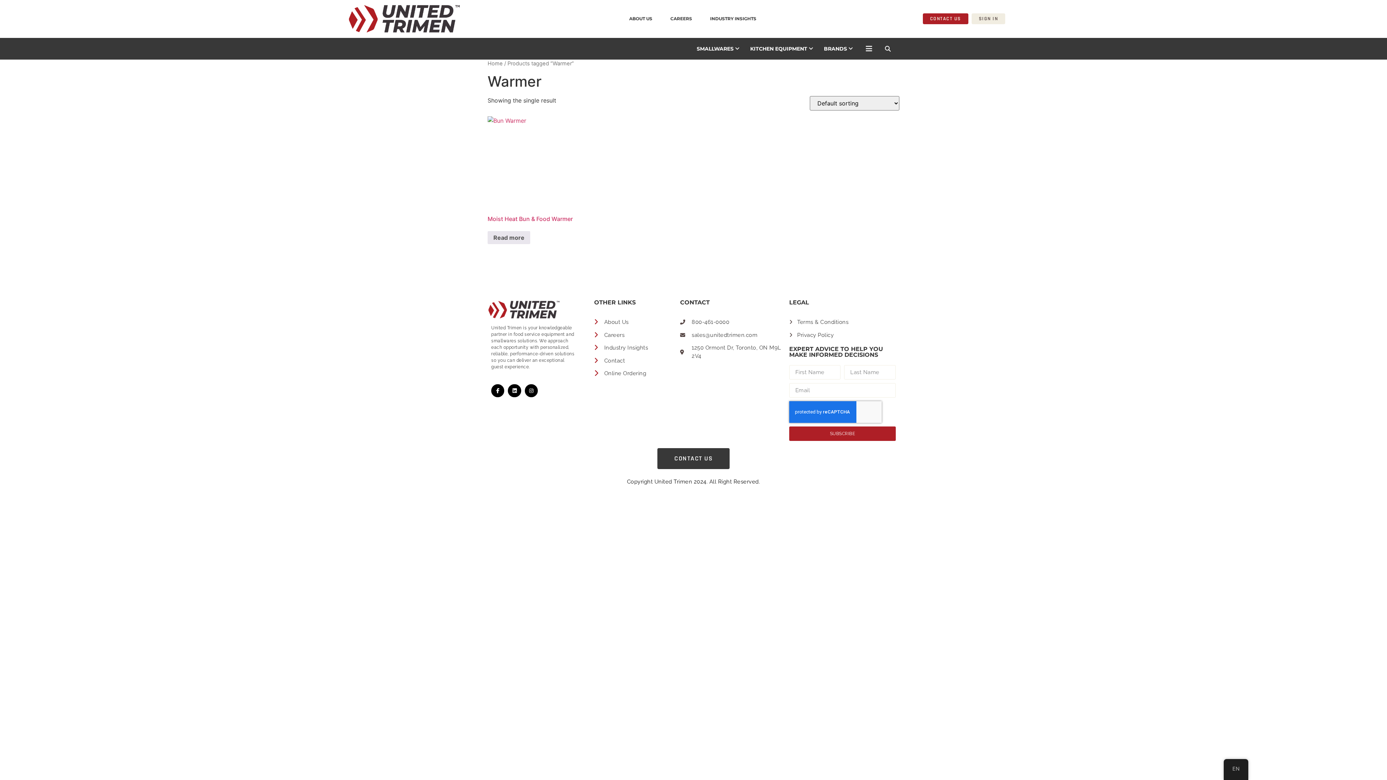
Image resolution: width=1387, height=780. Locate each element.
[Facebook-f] (497, 390)
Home (495, 63)
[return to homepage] (316, 18)
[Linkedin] (514, 390)
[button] (888, 49)
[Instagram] (531, 390)
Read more (508, 237)
